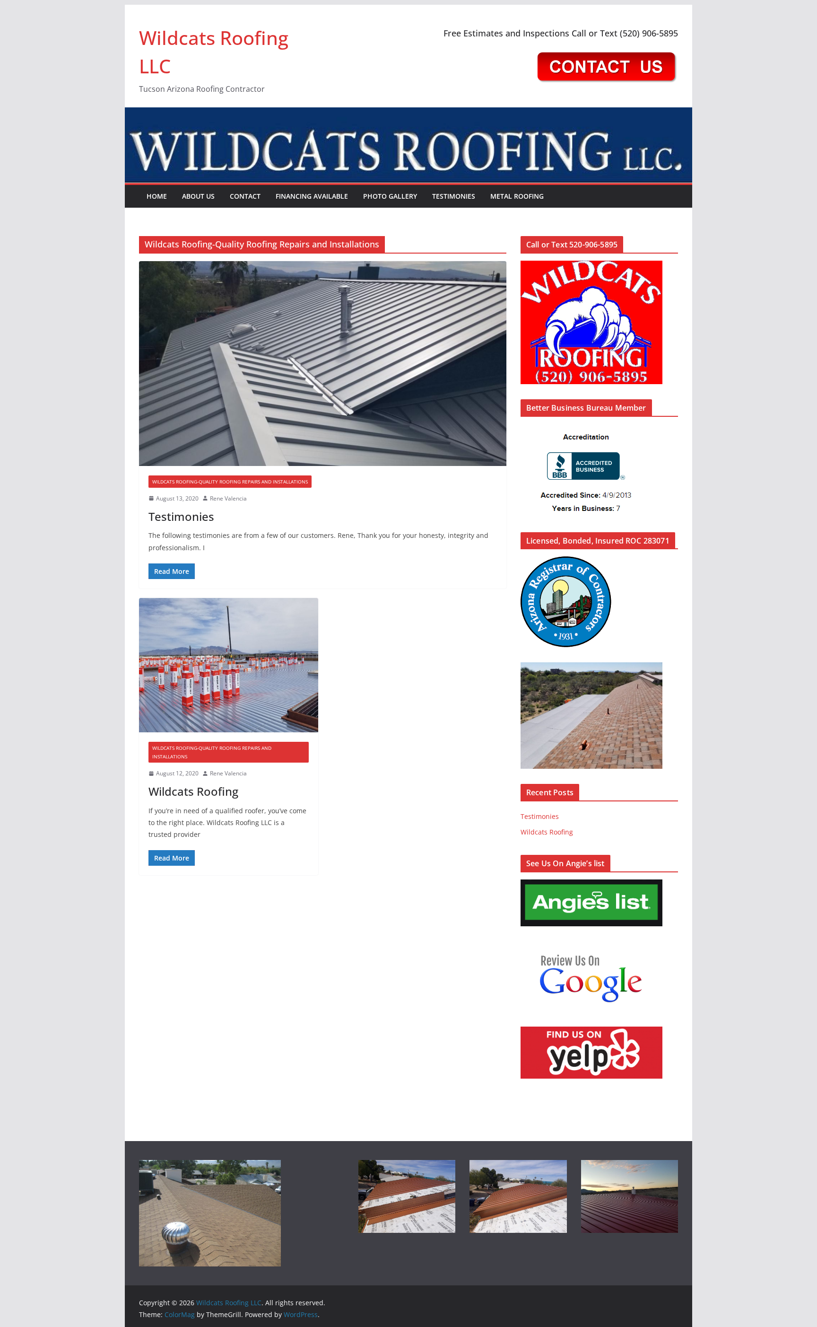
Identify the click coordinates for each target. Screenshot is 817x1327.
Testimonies (453, 196)
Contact (245, 196)
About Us (198, 196)
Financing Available (312, 196)
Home (157, 196)
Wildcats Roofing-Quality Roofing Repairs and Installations (230, 481)
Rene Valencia (228, 498)
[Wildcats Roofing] (228, 665)
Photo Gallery (390, 196)
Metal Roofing (517, 196)
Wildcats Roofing (193, 791)
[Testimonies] (322, 363)
